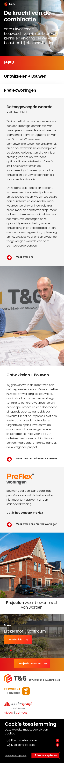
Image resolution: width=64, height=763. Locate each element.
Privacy (8, 713)
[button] (58, 4)
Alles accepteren (45, 755)
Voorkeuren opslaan (15, 755)
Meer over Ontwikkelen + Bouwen (36, 458)
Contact (21, 713)
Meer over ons (24, 257)
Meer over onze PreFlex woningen (36, 524)
